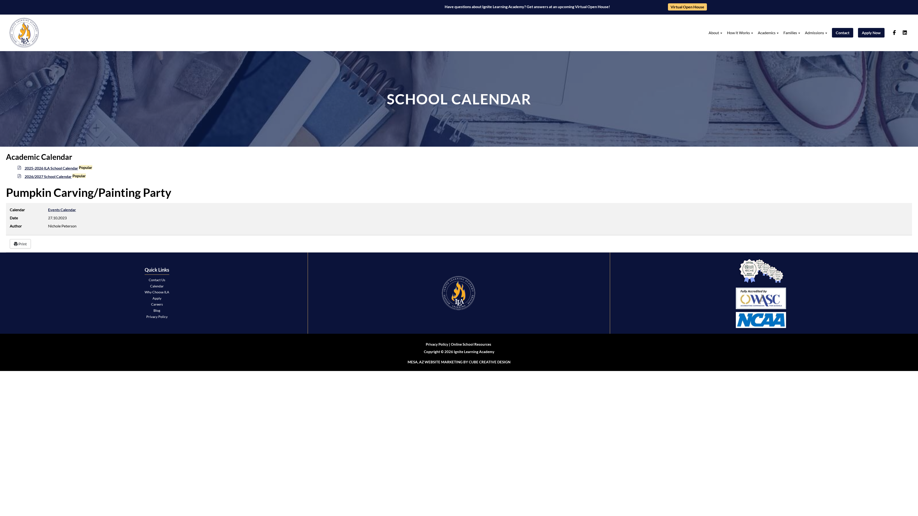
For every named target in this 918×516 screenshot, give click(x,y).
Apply (157, 298)
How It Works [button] (739, 32)
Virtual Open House (687, 7)
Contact (842, 32)
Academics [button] (767, 32)
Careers (157, 304)
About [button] (714, 32)
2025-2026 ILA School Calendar (51, 168)
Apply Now (871, 32)
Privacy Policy (157, 317)
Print (22, 244)
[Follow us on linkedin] (905, 32)
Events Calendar (62, 209)
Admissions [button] (815, 32)
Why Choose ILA (157, 292)
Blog (156, 310)
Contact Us (157, 280)
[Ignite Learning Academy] (24, 33)
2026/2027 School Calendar (48, 176)
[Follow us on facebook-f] (894, 32)
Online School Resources (471, 344)
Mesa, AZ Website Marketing (435, 362)
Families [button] (790, 32)
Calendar (157, 286)
